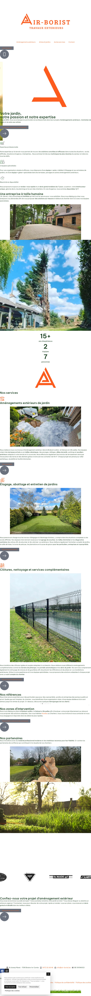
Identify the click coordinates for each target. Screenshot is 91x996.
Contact (72, 42)
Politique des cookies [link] (12, 990)
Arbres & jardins (44, 42)
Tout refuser (22, 987)
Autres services (59, 42)
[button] (2, 705)
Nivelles (44, 713)
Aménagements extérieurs (25, 42)
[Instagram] (6, 971)
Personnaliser (34, 987)
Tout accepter (10, 987)
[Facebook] (2, 971)
